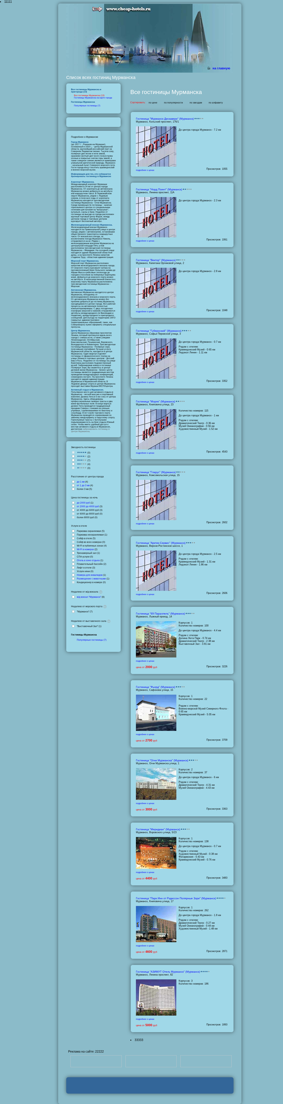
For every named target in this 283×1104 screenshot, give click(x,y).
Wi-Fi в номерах (85, 549)
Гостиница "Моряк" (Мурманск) (155, 401)
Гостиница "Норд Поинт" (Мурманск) (159, 189)
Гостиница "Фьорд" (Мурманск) (155, 686)
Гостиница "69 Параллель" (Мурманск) (160, 613)
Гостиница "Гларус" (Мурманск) (156, 472)
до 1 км (81, 481)
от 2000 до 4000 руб (88, 506)
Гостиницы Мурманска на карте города (93, 98)
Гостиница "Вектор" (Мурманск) (156, 260)
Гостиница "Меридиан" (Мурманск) (158, 829)
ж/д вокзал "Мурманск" (89, 597)
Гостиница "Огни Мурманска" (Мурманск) (162, 760)
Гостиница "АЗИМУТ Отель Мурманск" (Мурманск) (168, 971)
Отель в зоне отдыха (88, 560)
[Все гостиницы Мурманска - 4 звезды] (82, 456)
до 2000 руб (83, 502)
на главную (221, 68)
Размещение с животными (91, 578)
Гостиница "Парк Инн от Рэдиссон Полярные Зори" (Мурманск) (176, 898)
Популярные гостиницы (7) (87, 105)
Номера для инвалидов (89, 575)
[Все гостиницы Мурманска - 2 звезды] (82, 464)
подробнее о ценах (145, 170)
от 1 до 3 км (83, 485)
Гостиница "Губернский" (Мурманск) (159, 330)
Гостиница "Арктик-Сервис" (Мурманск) (161, 542)
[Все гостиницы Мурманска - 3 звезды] (82, 460)
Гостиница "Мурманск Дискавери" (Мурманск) (165, 118)
